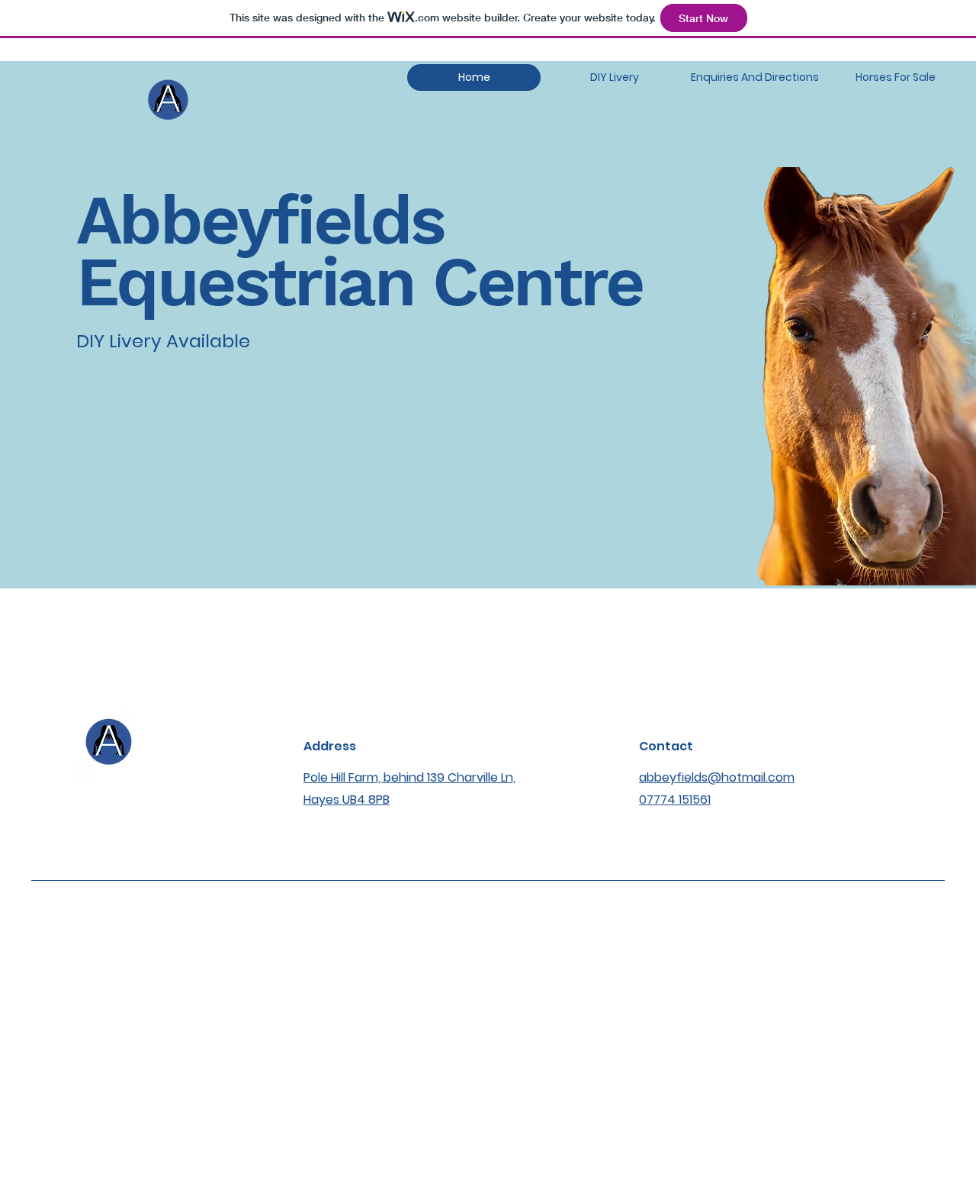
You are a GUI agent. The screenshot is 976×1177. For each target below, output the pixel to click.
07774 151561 (675, 799)
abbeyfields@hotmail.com (717, 777)
